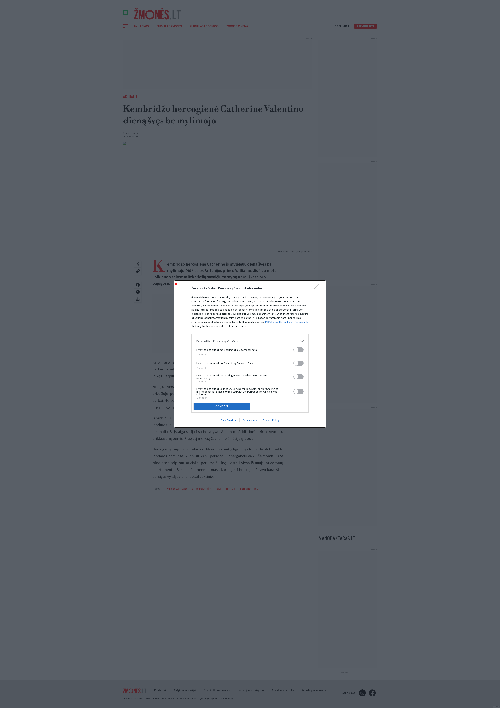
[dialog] (250, 354)
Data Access (250, 420)
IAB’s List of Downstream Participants (287, 322)
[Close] (317, 288)
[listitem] (250, 341)
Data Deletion (229, 420)
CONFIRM (221, 406)
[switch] (298, 349)
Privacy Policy (271, 420)
